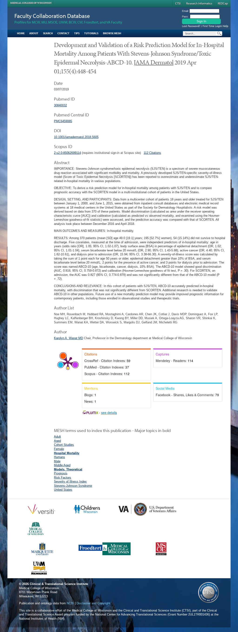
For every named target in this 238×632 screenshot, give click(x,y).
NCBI (70, 603)
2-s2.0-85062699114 (67, 153)
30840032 (60, 105)
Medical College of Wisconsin (31, 3)
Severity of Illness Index (70, 481)
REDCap (223, 3)
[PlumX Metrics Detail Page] (68, 362)
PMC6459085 (63, 121)
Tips (76, 33)
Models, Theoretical (68, 469)
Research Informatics (199, 3)
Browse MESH (112, 33)
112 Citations (152, 153)
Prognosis (60, 473)
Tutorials (91, 33)
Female (59, 449)
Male (57, 461)
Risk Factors (62, 477)
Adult (57, 436)
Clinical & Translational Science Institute (59, 584)
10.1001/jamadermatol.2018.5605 (76, 137)
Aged (57, 441)
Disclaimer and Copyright (93, 603)
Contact (63, 33)
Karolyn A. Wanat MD (68, 338)
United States (63, 489)
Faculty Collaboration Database (52, 15)
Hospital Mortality (66, 453)
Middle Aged (62, 465)
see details (109, 412)
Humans (59, 457)
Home (21, 33)
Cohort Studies (64, 444)
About (33, 33)
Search (48, 33)
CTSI (178, 3)
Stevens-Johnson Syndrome (73, 485)
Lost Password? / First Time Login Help (205, 26)
